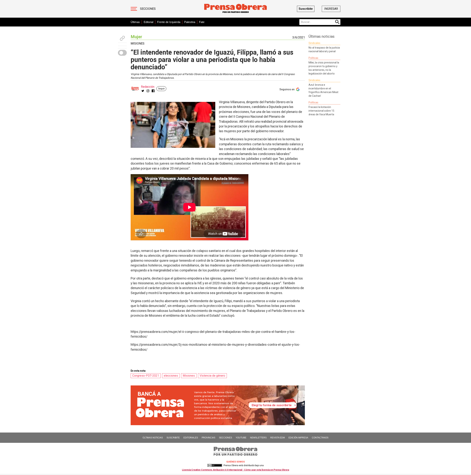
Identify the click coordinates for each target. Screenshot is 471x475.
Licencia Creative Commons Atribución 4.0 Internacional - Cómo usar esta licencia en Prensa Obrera (235, 470)
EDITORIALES (190, 437)
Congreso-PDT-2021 (145, 375)
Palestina (189, 22)
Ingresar (331, 8)
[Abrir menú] (134, 9)
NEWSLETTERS (258, 437)
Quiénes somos (235, 461)
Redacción (147, 86)
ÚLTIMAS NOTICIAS (153, 437)
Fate (201, 22)
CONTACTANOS (320, 437)
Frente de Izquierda (168, 22)
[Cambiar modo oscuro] (122, 53)
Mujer (136, 36)
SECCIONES (225, 437)
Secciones (148, 8)
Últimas (135, 22)
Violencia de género (212, 375)
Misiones (189, 375)
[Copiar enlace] (122, 38)
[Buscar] (337, 22)
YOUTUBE (241, 437)
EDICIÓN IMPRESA (298, 437)
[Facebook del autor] (153, 91)
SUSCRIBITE (173, 437)
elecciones (171, 375)
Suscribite (306, 8)
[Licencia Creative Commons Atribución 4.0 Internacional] (214, 465)
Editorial (148, 22)
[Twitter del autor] (143, 91)
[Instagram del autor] (148, 91)
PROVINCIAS (208, 437)
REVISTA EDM (277, 437)
